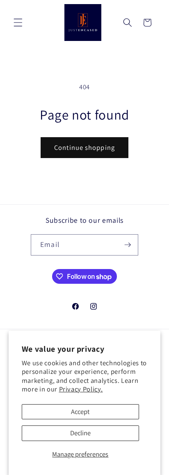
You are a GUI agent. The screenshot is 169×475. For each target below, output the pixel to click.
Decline (80, 432)
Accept (80, 411)
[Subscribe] (127, 245)
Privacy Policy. (81, 389)
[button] (18, 22)
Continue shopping (84, 147)
